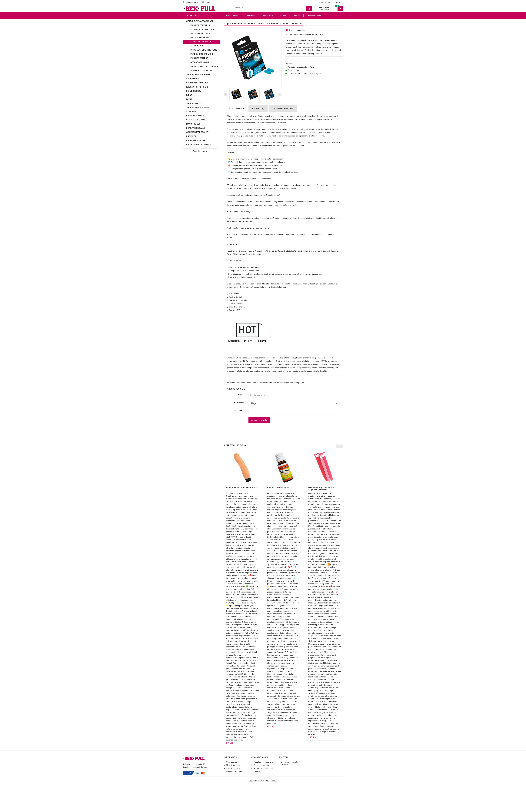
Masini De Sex (193, 124)
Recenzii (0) (258, 108)
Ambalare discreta (234, 772)
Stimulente (250, 16)
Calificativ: (239, 403)
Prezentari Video (195, 140)
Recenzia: (239, 411)
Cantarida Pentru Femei (278, 487)
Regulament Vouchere (263, 762)
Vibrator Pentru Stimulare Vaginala (242, 487)
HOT (238, 310)
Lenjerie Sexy (193, 91)
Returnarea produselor (263, 768)
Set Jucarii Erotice (196, 120)
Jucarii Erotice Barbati (199, 74)
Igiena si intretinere (197, 87)
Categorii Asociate (283, 108)
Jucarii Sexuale (231, 16)
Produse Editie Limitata (199, 144)
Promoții (296, 16)
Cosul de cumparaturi (263, 765)
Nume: (241, 395)
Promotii (191, 136)
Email (207, 2)
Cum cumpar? (325, 2)
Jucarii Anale (193, 103)
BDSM (189, 99)
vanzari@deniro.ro (200, 767)
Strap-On (191, 111)
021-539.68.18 (192, 2)
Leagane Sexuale (195, 128)
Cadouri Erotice (195, 116)
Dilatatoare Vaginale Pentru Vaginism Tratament (321, 488)
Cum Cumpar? (232, 762)
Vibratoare (192, 79)
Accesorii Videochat (197, 132)
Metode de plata (233, 765)
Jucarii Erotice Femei (197, 107)
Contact (338, 2)
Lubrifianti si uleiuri (197, 83)
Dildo (189, 95)
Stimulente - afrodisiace (199, 21)
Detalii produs (236, 108)
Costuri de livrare (233, 768)
